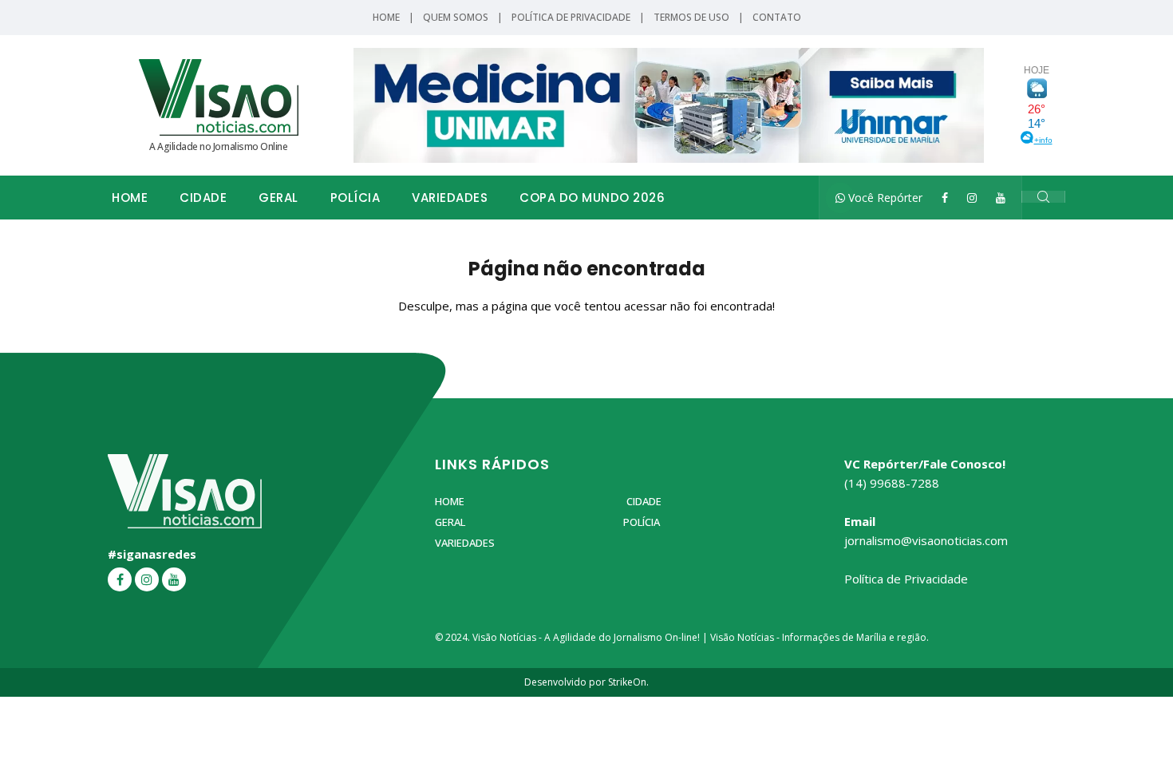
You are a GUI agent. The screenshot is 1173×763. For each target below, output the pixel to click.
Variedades (450, 197)
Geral (278, 197)
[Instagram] (972, 197)
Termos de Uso (691, 17)
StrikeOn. (628, 682)
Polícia (355, 197)
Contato (776, 17)
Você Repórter (883, 197)
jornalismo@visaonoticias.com (926, 540)
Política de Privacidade (570, 17)
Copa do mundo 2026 (592, 197)
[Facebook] (945, 197)
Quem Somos (455, 17)
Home (386, 17)
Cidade (203, 197)
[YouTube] (1000, 197)
